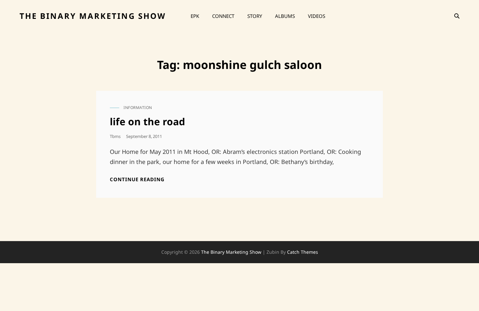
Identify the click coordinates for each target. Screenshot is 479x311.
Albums (285, 16)
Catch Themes (302, 252)
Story (254, 16)
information (137, 107)
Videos (316, 16)
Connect (223, 16)
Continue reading (137, 179)
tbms (115, 136)
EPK (195, 16)
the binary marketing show (93, 15)
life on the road (147, 121)
